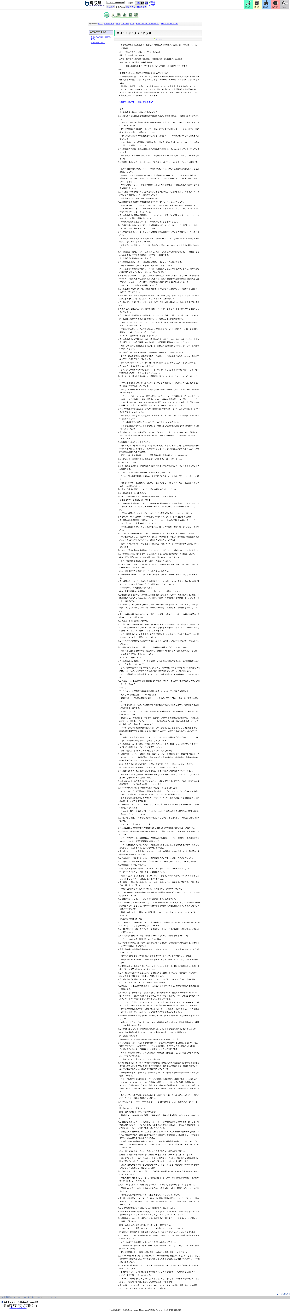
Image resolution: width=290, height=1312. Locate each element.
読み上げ (110, 7)
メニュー (284, 7)
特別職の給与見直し (98, 43)
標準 (138, 3)
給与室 (132, 24)
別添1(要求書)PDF (126, 102)
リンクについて (20, 1297)
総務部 (118, 24)
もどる (158, 39)
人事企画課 (125, 24)
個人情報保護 (7, 1297)
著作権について (34, 1297)
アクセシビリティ (49, 1297)
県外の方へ (248, 7)
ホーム (100, 24)
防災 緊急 (275, 7)
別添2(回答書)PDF (145, 102)
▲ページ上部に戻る (283, 1294)
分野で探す (257, 7)
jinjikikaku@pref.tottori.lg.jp (18, 1308)
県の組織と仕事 (109, 24)
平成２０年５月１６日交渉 (169, 24)
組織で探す (266, 7)
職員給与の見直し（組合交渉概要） (147, 24)
